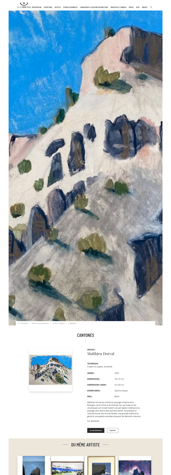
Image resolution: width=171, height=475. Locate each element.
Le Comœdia (23, 323)
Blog (137, 7)
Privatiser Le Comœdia (118, 7)
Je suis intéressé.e (96, 430)
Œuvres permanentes (40, 323)
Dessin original (59, 323)
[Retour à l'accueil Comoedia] (24, 5)
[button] (151, 8)
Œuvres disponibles (70, 7)
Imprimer (113, 430)
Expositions (48, 7)
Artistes (58, 7)
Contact (145, 7)
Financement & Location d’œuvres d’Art (94, 7)
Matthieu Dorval (100, 354)
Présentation (36, 7)
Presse (131, 7)
